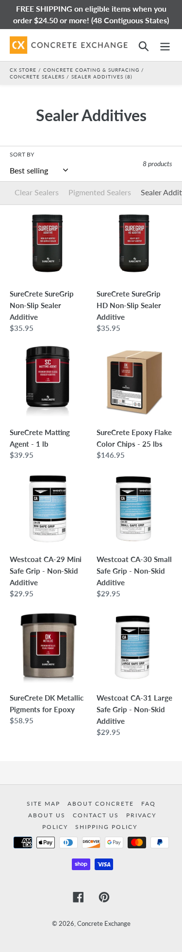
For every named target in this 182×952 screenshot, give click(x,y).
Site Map (45, 803)
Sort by (22, 154)
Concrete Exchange (104, 923)
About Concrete (101, 803)
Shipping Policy (106, 826)
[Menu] (165, 45)
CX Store (23, 70)
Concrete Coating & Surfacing (91, 70)
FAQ (148, 803)
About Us (48, 815)
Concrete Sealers (37, 76)
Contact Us (97, 815)
